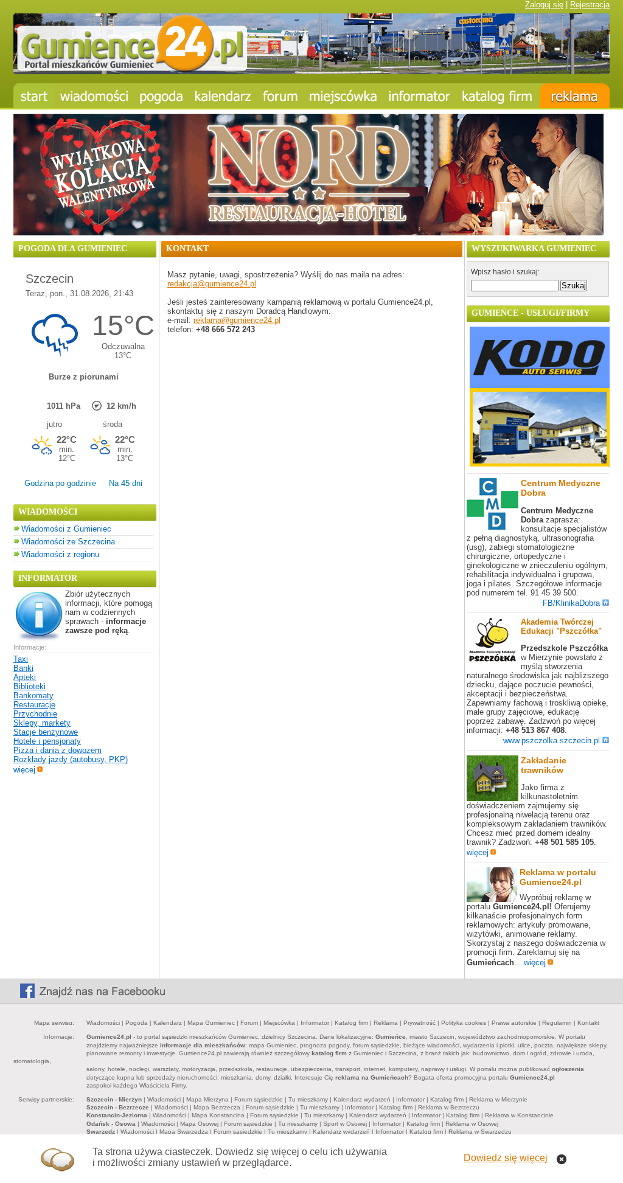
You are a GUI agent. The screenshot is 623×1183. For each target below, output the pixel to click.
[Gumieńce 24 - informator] (419, 95)
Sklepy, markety (42, 722)
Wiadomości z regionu (60, 554)
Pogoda (136, 1022)
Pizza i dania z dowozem (57, 750)
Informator (315, 1022)
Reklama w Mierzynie (498, 1099)
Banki (23, 668)
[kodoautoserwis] (540, 463)
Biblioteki (29, 686)
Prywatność (419, 1022)
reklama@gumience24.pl (236, 320)
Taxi (20, 659)
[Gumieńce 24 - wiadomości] (94, 95)
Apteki (24, 677)
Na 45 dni (125, 483)
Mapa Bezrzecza (216, 1107)
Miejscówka (279, 1022)
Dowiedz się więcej (506, 1158)
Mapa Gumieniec (211, 1022)
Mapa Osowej (199, 1123)
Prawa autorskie (514, 1022)
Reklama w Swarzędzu (480, 1131)
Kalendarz (167, 1022)
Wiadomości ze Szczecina (68, 541)
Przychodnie (35, 713)
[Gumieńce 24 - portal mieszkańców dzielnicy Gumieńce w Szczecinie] (311, 71)
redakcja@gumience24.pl (211, 283)
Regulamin (557, 1022)
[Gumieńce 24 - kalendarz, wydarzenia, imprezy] (223, 95)
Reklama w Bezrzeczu (448, 1107)
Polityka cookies (463, 1022)
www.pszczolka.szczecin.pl (551, 740)
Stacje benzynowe (45, 732)
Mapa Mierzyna (207, 1099)
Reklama (386, 1022)
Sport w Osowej (345, 1123)
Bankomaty (33, 695)
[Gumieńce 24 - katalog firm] (498, 95)
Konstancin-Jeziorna (116, 1115)
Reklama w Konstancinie (519, 1115)
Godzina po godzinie (60, 483)
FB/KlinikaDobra (571, 603)
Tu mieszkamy (308, 1099)
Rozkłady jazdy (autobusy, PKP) (70, 759)
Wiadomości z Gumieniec (66, 528)
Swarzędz (100, 1131)
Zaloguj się (544, 4)
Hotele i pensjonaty (47, 741)
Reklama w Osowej (471, 1123)
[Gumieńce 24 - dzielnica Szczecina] (343, 95)
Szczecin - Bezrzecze (117, 1107)
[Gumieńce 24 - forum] (280, 95)
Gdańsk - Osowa (111, 1123)
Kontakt (588, 1022)
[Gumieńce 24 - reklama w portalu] (575, 95)
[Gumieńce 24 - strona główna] (33, 95)
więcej (24, 769)
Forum (249, 1022)
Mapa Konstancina (218, 1115)
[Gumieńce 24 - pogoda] (161, 95)
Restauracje (34, 704)
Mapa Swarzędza (183, 1131)
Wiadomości (103, 1022)
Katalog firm (351, 1022)
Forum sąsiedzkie (258, 1099)
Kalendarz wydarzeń (362, 1099)
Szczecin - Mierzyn (114, 1099)
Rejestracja (590, 4)
